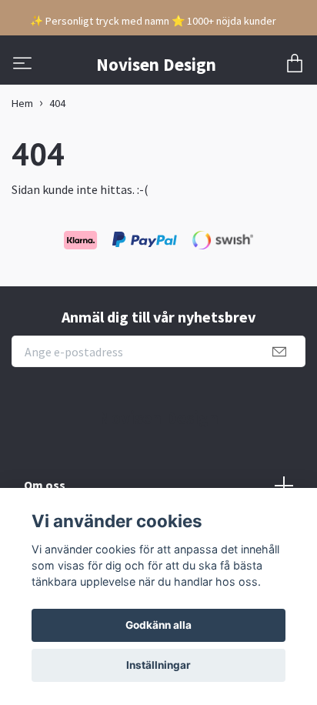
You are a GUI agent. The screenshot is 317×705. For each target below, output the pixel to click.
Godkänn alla (158, 625)
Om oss (44, 485)
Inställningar (158, 665)
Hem (22, 103)
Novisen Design (156, 64)
